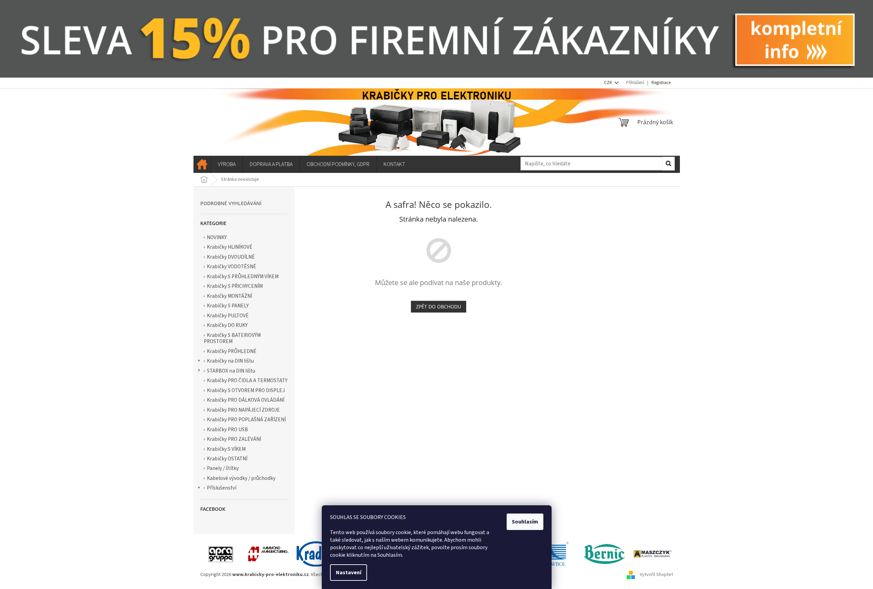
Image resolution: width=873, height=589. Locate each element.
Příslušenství (221, 488)
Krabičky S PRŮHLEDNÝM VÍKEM (243, 276)
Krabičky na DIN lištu (230, 361)
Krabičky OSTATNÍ (227, 458)
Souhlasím (525, 522)
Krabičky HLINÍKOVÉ (229, 247)
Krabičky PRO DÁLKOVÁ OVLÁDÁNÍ (245, 400)
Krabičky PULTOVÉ (228, 315)
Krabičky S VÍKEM (226, 449)
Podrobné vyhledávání (230, 203)
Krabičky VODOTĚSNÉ (231, 266)
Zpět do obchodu (438, 306)
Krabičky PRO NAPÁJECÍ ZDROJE (243, 410)
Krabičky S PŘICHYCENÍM (235, 286)
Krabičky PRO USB (227, 429)
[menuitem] (202, 164)
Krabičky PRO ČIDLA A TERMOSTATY (247, 380)
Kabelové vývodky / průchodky (241, 478)
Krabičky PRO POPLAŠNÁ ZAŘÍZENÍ (246, 419)
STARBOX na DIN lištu (231, 371)
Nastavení (348, 572)
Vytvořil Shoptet (656, 575)
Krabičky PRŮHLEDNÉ (232, 351)
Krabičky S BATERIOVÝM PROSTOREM (232, 338)
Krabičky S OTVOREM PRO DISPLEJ (246, 390)
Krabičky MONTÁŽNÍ (229, 296)
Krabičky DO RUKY (227, 325)
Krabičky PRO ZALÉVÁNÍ (234, 439)
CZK (608, 83)
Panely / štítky (223, 468)
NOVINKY (217, 237)
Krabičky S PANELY (228, 305)
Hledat (668, 163)
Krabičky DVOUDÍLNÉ (231, 257)
